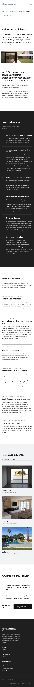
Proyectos (4, 647)
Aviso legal (4, 683)
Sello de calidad (6, 654)
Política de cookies (26, 683)
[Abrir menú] (31, 4)
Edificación (4, 11)
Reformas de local (6, 15)
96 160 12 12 (6, 607)
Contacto (4, 656)
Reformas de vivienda (24, 11)
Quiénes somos (6, 652)
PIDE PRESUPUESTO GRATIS (21, 607)
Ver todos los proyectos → (9, 459)
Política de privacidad (15, 683)
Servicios (4, 649)
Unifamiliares (13, 11)
